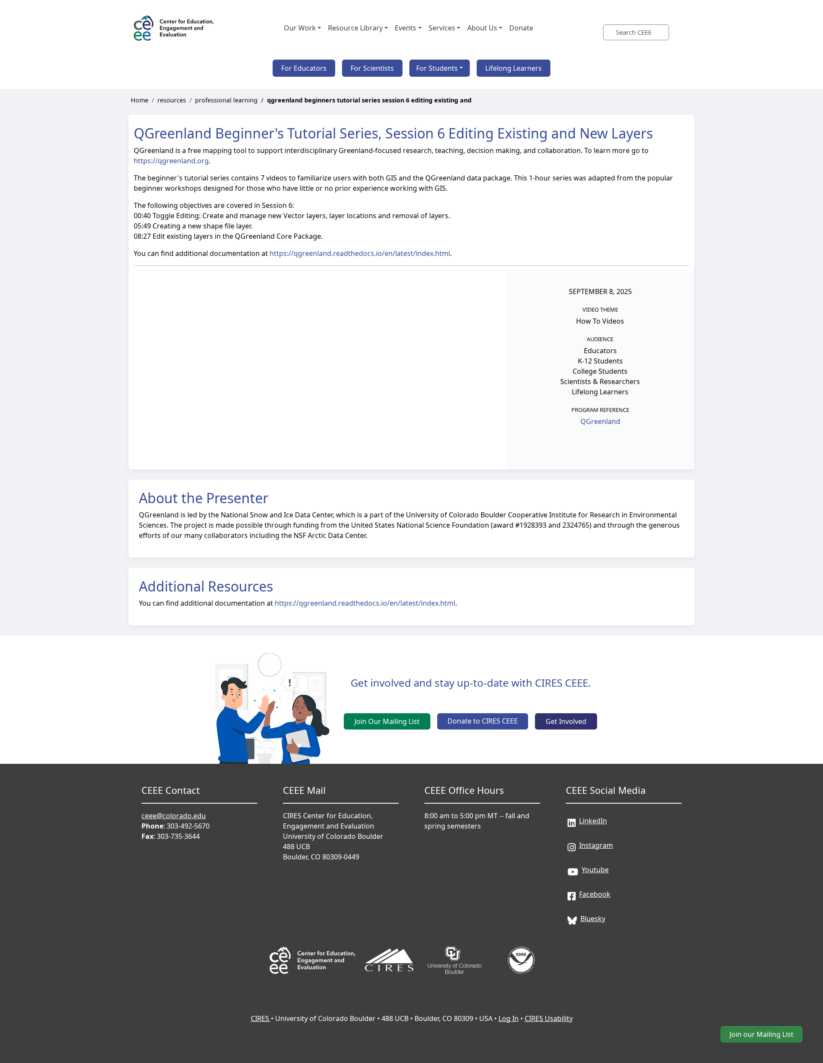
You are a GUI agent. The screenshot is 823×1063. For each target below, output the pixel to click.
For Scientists (372, 68)
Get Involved (566, 721)
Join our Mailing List (761, 1034)
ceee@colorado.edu (173, 815)
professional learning (226, 100)
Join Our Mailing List (387, 721)
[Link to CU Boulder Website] (455, 948)
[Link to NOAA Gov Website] (521, 948)
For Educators (304, 68)
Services (442, 28)
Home (139, 100)
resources (171, 100)
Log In (509, 1018)
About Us (482, 28)
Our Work (300, 28)
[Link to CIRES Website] (389, 948)
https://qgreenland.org (171, 160)
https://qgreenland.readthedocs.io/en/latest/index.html (360, 253)
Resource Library (355, 28)
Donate (521, 28)
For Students (437, 68)
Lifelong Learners (513, 68)
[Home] (174, 28)
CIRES (261, 1018)
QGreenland (600, 421)
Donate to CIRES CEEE (483, 721)
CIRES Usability (549, 1018)
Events (405, 28)
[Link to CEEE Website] (312, 948)
